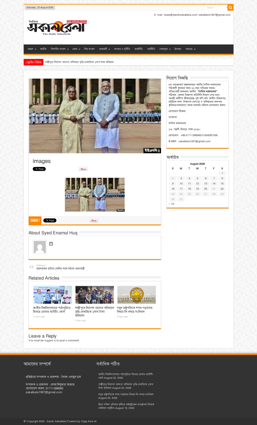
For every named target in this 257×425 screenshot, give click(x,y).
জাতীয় (43, 49)
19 (197, 188)
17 (181, 188)
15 (222, 183)
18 (189, 188)
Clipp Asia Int (88, 421)
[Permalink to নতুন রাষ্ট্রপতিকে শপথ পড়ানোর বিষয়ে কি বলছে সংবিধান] (136, 295)
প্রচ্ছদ (30, 49)
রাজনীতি (139, 49)
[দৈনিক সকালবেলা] (57, 28)
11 (189, 183)
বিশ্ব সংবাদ (89, 49)
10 (181, 183)
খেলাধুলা (163, 49)
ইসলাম (177, 49)
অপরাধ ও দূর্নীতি (122, 49)
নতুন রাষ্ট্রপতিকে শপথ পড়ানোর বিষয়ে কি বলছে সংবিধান (134, 310)
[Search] (230, 8)
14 (213, 183)
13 (205, 183)
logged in (50, 340)
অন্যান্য (189, 49)
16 (172, 188)
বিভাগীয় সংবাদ (58, 49)
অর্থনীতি (151, 49)
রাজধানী (103, 49)
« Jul (171, 203)
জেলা (74, 49)
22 (222, 188)
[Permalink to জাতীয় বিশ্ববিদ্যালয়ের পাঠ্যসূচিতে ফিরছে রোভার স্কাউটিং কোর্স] (53, 295)
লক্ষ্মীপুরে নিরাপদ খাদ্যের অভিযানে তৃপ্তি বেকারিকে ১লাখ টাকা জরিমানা (79, 62)
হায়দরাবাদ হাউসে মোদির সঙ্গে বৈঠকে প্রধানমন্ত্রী (61, 267)
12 (197, 183)
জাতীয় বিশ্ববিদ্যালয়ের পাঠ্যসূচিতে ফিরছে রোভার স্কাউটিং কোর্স (51, 310)
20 (205, 188)
